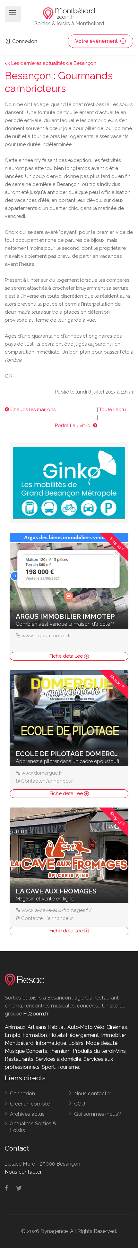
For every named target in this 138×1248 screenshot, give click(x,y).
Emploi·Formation (26, 1035)
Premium (60, 1051)
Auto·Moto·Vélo (85, 1027)
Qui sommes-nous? (97, 1114)
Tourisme (68, 1067)
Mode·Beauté (101, 1043)
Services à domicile (58, 1059)
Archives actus (27, 1114)
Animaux (15, 1027)
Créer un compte (30, 1104)
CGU (79, 1104)
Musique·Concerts (26, 1051)
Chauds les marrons (32, 409)
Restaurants (19, 1059)
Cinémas (117, 1027)
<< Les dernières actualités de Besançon (50, 63)
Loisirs (75, 1043)
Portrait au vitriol (74, 425)
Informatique (51, 1043)
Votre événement (97, 41)
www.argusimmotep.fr (46, 636)
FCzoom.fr (35, 1014)
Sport (48, 1067)
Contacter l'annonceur (47, 781)
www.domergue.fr (42, 773)
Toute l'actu (112, 409)
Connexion (24, 41)
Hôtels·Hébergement (74, 1035)
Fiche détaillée (66, 656)
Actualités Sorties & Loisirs (33, 1127)
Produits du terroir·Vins (99, 1051)
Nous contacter (92, 1094)
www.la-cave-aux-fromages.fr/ (57, 910)
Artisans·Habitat (46, 1027)
